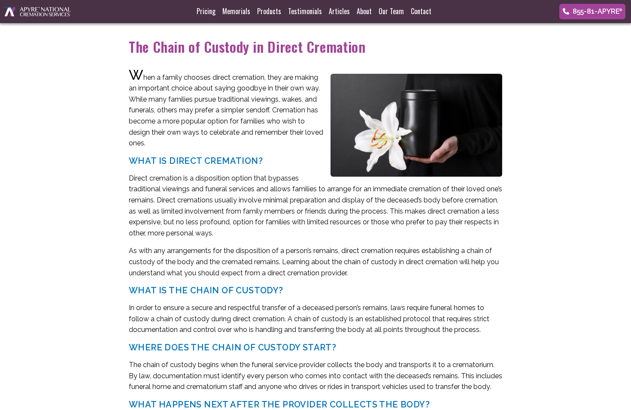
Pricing (206, 11)
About (364, 11)
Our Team (391, 11)
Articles (339, 11)
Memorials (236, 11)
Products (269, 11)
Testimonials (305, 11)
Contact (421, 11)
